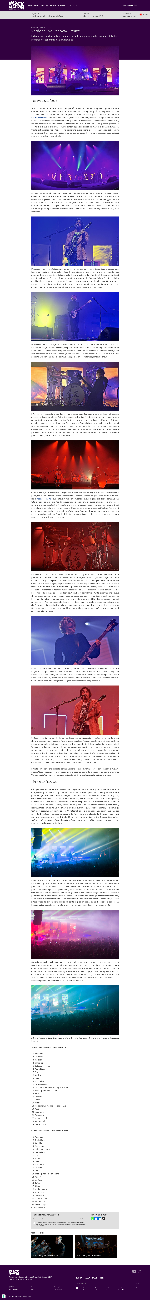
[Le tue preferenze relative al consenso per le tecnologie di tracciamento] (4, 1296)
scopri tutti (145, 16)
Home (33, 1287)
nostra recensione (39, 117)
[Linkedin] (99, 1218)
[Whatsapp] (92, 1218)
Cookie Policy (58, 1289)
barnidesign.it (27, 1296)
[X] (103, 1218)
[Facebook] (96, 1218)
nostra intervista (44, 498)
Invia (81, 1219)
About (33, 1289)
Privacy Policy (58, 1287)
